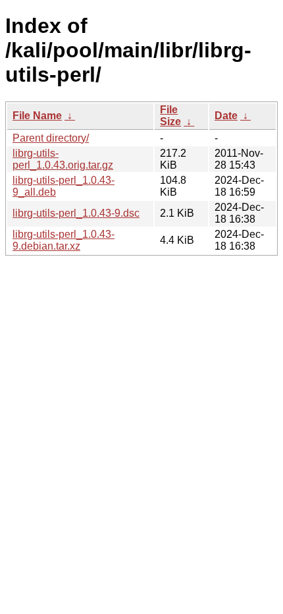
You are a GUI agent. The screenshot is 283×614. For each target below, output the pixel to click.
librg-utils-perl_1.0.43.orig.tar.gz (63, 159)
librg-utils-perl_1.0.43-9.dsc (76, 213)
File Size (170, 115)
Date (226, 115)
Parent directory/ (51, 138)
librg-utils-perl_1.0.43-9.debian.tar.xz (64, 240)
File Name (37, 115)
